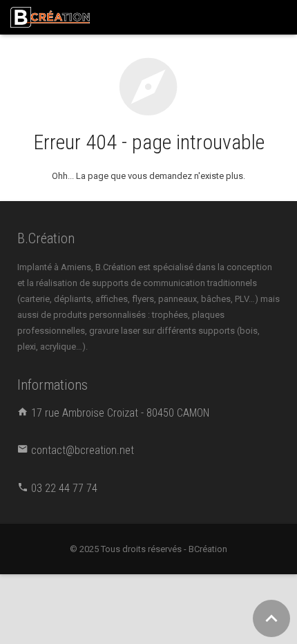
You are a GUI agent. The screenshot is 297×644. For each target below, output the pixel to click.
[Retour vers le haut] (271, 618)
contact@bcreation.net (82, 450)
